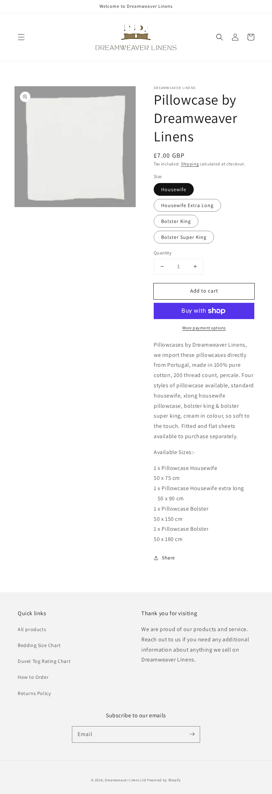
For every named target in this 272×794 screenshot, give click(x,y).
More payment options (204, 327)
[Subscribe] (192, 734)
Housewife (173, 189)
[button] (21, 37)
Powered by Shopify (164, 780)
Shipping (190, 163)
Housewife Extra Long (187, 205)
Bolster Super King (183, 237)
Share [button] (168, 557)
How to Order (33, 677)
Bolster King (176, 221)
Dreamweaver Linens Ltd (125, 780)
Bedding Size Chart (39, 645)
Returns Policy (34, 693)
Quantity (162, 253)
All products (32, 629)
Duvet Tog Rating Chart (44, 661)
